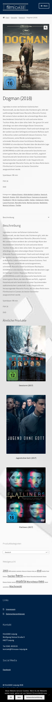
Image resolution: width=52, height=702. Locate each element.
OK (11, 697)
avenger (13, 571)
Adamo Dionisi (17, 194)
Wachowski (15, 586)
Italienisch (40, 200)
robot (46, 582)
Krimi (46, 200)
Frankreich (7, 200)
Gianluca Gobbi (23, 200)
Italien (32, 200)
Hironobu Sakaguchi (36, 576)
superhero (6, 587)
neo (41, 581)
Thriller (18, 205)
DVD (17, 197)
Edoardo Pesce (25, 197)
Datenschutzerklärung (15, 614)
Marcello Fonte (20, 203)
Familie (44, 571)
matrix (21, 581)
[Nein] (49, 695)
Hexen (28, 576)
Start (7, 17)
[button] (46, 28)
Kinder (9, 582)
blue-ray (24, 571)
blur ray (34, 571)
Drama (12, 197)
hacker (11, 576)
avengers (19, 571)
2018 (9, 571)
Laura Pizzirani (8, 203)
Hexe (24, 576)
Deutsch (22, 17)
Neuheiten (43, 203)
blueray (29, 571)
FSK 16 (14, 200)
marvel (14, 582)
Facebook (7, 669)
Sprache (14, 17)
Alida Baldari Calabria (31, 194)
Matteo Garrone (33, 203)
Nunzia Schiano (9, 205)
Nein (19, 697)
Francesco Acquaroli (39, 197)
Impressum (10, 609)
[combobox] (26, 552)
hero (19, 575)
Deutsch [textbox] (25, 552)
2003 (5, 570)
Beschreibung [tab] (8, 217)
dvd (39, 570)
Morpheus (32, 581)
